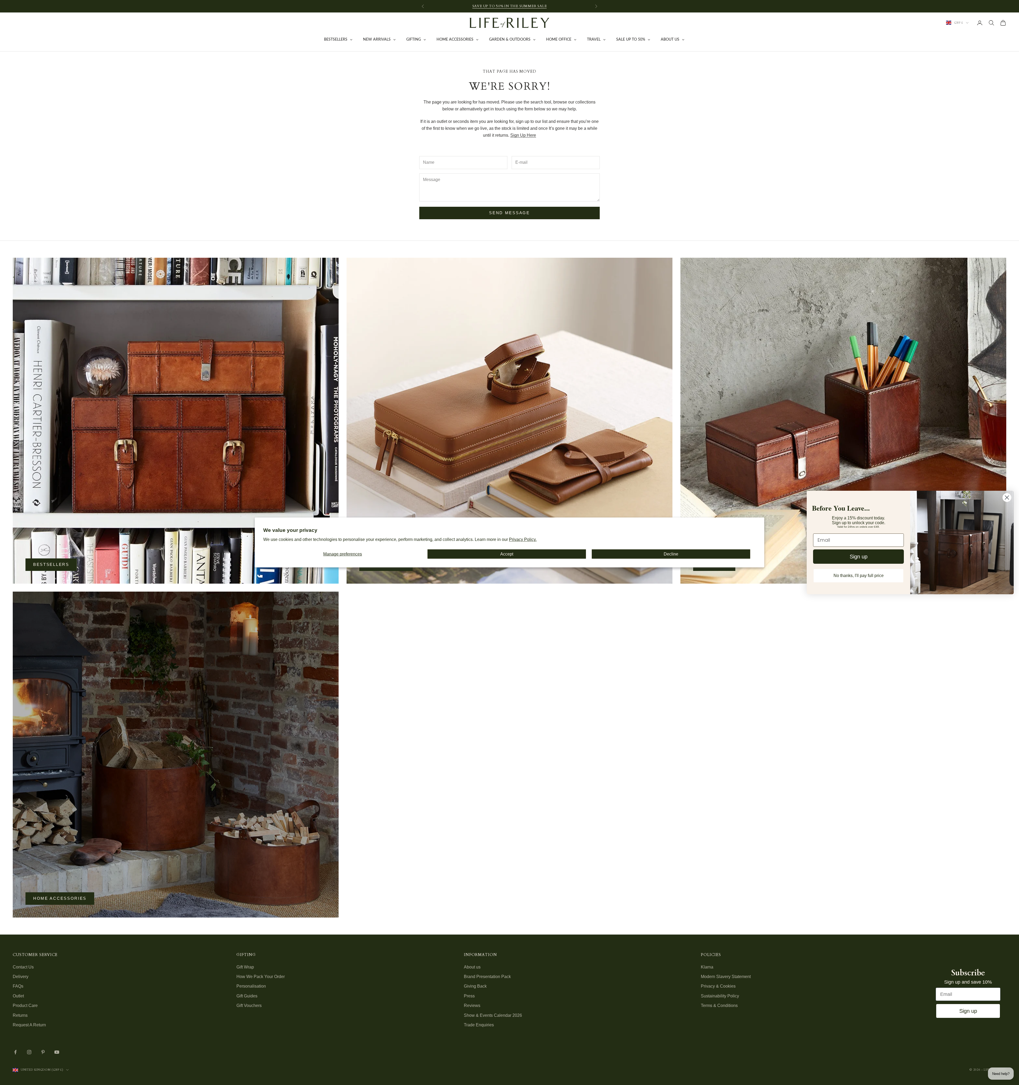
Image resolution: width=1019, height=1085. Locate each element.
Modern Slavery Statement (726, 976)
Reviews (472, 1005)
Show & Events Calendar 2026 (493, 1015)
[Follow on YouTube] (56, 1052)
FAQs (18, 986)
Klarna (707, 967)
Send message (509, 212)
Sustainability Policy (720, 996)
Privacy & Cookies (718, 986)
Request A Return (29, 1025)
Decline (671, 554)
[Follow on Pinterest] (43, 1052)
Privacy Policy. (523, 539)
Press (469, 996)
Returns (20, 1015)
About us (472, 967)
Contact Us (23, 967)
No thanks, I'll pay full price (859, 575)
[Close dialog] (1007, 497)
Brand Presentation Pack (487, 976)
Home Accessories (60, 898)
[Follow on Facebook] (15, 1052)
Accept (506, 554)
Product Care (25, 1005)
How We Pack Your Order (260, 976)
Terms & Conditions (719, 1005)
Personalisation (251, 986)
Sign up (968, 1011)
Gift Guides (246, 996)
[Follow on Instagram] (29, 1052)
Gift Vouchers (249, 1005)
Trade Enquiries (479, 1025)
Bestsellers (51, 564)
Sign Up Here (523, 135)
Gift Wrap (245, 967)
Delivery (20, 976)
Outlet (18, 996)
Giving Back (475, 986)
